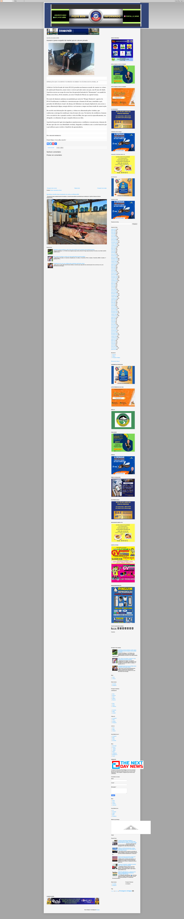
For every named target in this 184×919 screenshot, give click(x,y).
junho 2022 (113, 302)
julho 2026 (113, 230)
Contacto (114, 706)
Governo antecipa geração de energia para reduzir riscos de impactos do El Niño (127, 857)
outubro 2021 (114, 314)
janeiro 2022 (113, 309)
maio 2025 (113, 251)
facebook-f (114, 718)
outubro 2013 (114, 336)
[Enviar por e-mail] (57, 147)
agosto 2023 (113, 281)
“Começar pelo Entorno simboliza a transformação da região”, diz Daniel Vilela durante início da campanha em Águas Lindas (127, 841)
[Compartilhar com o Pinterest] (62, 147)
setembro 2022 (114, 298)
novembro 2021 (114, 312)
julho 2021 (113, 318)
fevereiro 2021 (114, 325)
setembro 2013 (114, 337)
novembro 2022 (114, 295)
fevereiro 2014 (114, 330)
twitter (113, 711)
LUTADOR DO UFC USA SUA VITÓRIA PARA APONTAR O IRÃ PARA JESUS (69, 263)
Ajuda (113, 705)
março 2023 (113, 289)
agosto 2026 (113, 229)
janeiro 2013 (113, 349)
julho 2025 (113, 248)
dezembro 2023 (114, 276)
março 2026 (113, 236)
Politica (113, 698)
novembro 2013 (114, 334)
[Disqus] (77, 290)
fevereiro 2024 (114, 273)
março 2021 (113, 324)
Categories (114, 753)
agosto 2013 (113, 339)
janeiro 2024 (113, 274)
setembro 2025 (114, 245)
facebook (114, 683)
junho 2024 (113, 267)
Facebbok (114, 883)
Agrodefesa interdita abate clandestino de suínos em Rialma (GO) (63, 194)
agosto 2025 (113, 246)
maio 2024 (113, 268)
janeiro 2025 (113, 257)
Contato (114, 730)
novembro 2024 (114, 259)
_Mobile (113, 750)
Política (113, 356)
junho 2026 (113, 232)
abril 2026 (113, 235)
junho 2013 (113, 342)
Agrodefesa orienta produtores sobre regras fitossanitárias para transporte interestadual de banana (74, 249)
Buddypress (114, 754)
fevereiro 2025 (114, 255)
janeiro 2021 (113, 327)
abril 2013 (113, 345)
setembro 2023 (114, 280)
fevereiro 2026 (114, 238)
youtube (114, 712)
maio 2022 (113, 303)
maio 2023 (113, 286)
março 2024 (113, 271)
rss (113, 810)
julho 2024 (113, 265)
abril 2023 (113, 287)
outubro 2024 (114, 261)
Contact (114, 678)
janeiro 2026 (113, 239)
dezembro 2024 (114, 258)
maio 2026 (113, 233)
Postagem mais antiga (102, 188)
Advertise (114, 805)
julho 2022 (113, 301)
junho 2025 (113, 249)
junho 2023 (113, 284)
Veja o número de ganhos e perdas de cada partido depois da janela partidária (69, 256)
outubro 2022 (114, 296)
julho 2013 (113, 340)
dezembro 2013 (114, 333)
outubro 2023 (114, 279)
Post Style (114, 745)
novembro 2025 (114, 242)
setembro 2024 (114, 262)
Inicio (113, 694)
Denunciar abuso (115, 361)
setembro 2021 (114, 315)
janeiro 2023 (113, 292)
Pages (113, 751)
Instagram (114, 885)
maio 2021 (113, 321)
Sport (113, 696)
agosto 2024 (113, 264)
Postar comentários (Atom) (56, 190)
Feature (113, 747)
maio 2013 (113, 343)
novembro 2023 (114, 277)
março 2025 (113, 254)
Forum (113, 756)
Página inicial (77, 188)
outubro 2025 (114, 243)
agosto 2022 (113, 299)
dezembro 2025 (114, 240)
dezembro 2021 (114, 311)
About (113, 802)
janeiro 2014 (113, 331)
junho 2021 (113, 320)
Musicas (114, 699)
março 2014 (113, 328)
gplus (113, 737)
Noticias (114, 695)
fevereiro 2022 (114, 308)
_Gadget (114, 748)
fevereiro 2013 (114, 347)
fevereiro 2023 (114, 290)
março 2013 (113, 346)
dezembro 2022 (114, 293)
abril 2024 (113, 270)
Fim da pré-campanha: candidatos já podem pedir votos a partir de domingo (127, 865)
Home (113, 677)
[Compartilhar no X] (60, 147)
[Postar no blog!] (58, 147)
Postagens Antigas (116, 357)
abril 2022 (113, 305)
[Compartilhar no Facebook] (61, 147)
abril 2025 (113, 252)
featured (114, 354)
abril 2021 (113, 323)
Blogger (97, 909)
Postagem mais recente (52, 188)
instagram (114, 685)
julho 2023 (113, 283)
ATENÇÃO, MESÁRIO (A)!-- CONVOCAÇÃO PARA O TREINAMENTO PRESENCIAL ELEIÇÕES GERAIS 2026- (127, 873)
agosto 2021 (113, 317)
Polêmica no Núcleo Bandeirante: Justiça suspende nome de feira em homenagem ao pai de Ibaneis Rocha (127, 849)
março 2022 (113, 306)
